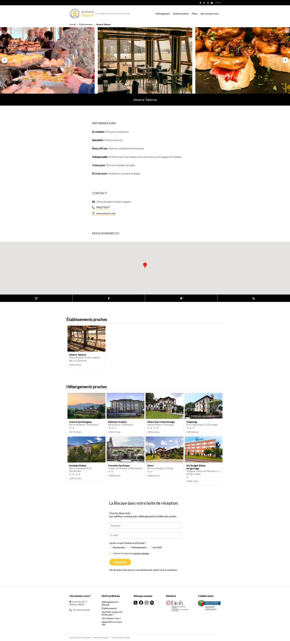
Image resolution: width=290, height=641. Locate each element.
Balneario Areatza (117, 421)
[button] (5, 60)
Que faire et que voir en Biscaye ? (112, 613)
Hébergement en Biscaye (110, 603)
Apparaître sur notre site (112, 623)
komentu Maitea (77, 465)
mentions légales (141, 553)
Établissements (181, 13)
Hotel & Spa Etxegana (80, 421)
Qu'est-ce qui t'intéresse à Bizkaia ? (127, 542)
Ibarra (150, 465)
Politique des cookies (120, 637)
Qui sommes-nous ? (111, 618)
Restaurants (119, 547)
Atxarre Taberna (77, 354)
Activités (157, 547)
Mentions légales (101, 637)
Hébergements (139, 547)
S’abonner (120, 562)
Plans (194, 13)
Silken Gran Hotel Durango (161, 421)
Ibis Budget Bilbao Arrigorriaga (196, 467)
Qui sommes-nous (209, 13)
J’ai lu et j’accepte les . (131, 553)
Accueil (72, 24)
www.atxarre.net (106, 213)
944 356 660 (83, 610)
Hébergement (162, 13)
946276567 (103, 207)
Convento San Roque (118, 465)
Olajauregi (191, 421)
